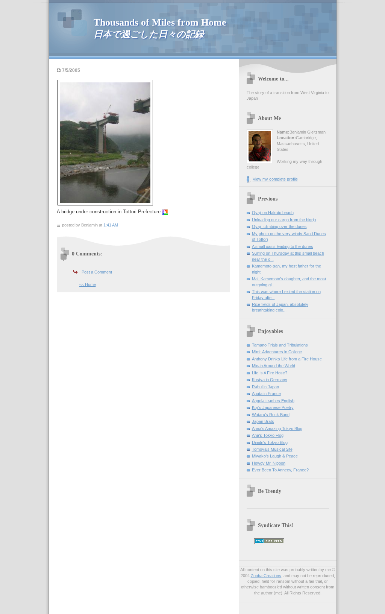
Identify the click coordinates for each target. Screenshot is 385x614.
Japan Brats (263, 421)
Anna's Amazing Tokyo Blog (277, 428)
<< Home (87, 284)
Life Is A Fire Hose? (269, 373)
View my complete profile (275, 179)
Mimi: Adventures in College (277, 352)
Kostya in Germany (269, 379)
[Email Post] (119, 225)
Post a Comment (97, 272)
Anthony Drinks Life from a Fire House (287, 359)
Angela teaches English (273, 400)
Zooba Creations (266, 575)
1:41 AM (110, 225)
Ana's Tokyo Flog (267, 435)
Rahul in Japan (265, 387)
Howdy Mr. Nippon (268, 463)
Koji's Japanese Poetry (273, 407)
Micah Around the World (273, 365)
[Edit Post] (120, 225)
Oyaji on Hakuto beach (273, 212)
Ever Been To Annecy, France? (280, 470)
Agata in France (266, 393)
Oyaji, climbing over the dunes (279, 226)
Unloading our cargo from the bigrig (284, 219)
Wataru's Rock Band (271, 414)
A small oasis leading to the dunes (282, 246)
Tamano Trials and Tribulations (280, 345)
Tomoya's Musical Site (272, 449)
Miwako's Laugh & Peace (275, 456)
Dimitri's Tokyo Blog (270, 442)
